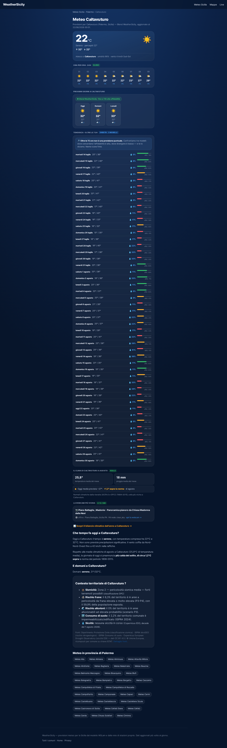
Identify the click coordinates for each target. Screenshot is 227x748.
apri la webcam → (133, 517)
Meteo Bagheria (102, 666)
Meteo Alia (79, 659)
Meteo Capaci (126, 694)
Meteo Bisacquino (113, 673)
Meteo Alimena (96, 659)
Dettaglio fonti (120, 641)
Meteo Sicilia (200, 4)
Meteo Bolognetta (83, 680)
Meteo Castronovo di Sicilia (87, 708)
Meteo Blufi (131, 673)
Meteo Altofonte (82, 666)
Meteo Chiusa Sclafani (102, 715)
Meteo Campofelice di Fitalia (88, 687)
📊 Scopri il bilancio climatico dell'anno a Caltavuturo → (102, 526)
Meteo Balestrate (122, 666)
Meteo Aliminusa (115, 659)
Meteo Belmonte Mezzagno (87, 673)
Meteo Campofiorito (84, 694)
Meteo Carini (144, 694)
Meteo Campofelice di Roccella (120, 687)
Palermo (90, 12)
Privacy (68, 740)
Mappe (213, 4)
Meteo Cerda (81, 715)
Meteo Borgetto (124, 680)
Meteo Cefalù (134, 708)
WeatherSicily (14, 4)
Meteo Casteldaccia (107, 701)
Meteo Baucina (141, 666)
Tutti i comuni (48, 740)
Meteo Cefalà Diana (114, 708)
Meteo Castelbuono (83, 701)
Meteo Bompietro (104, 680)
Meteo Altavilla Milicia (138, 659)
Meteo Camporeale (106, 694)
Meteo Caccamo (143, 680)
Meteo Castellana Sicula (132, 701)
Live (222, 4)
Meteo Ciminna (124, 715)
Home (60, 740)
